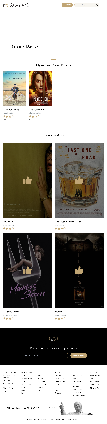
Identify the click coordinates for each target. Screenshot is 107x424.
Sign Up (6, 391)
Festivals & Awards (79, 395)
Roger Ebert (77, 392)
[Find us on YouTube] (94, 388)
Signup (67, 5)
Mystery (41, 376)
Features (75, 386)
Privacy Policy (73, 419)
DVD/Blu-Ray (77, 376)
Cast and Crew (8, 383)
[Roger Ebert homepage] (17, 5)
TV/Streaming (77, 389)
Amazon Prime (26, 378)
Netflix (40, 378)
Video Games (77, 378)
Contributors (94, 384)
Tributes (58, 393)
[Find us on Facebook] (91, 388)
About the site (95, 376)
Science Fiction (43, 384)
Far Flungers (59, 387)
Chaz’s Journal (60, 378)
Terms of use (60, 419)
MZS (57, 384)
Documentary (26, 384)
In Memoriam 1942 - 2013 (45, 408)
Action (23, 376)
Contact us (94, 378)
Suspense (41, 387)
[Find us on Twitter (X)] (98, 388)
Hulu (22, 393)
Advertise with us (96, 381)
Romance (41, 381)
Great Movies (60, 381)
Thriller (40, 390)
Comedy (24, 381)
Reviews (58, 376)
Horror (23, 390)
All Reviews (7, 381)
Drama (23, 387)
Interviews (59, 390)
